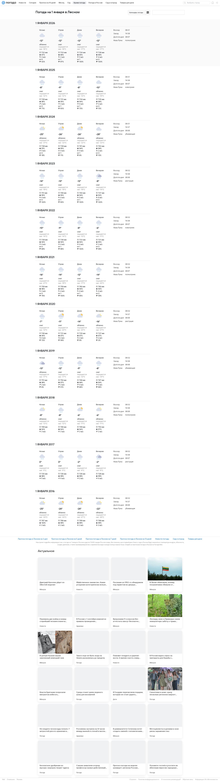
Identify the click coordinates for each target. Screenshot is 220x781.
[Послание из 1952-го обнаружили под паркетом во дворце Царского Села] (128, 574)
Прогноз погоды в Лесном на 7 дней (101, 539)
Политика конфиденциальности (148, 779)
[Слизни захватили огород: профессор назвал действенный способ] (91, 758)
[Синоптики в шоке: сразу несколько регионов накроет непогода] (165, 684)
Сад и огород (178, 539)
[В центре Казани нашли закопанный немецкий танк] (55, 648)
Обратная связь (188, 779)
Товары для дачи (195, 539)
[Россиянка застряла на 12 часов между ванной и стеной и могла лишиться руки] (91, 721)
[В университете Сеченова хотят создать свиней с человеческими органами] (128, 721)
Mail (3, 779)
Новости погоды (162, 539)
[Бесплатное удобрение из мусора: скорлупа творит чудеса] (55, 758)
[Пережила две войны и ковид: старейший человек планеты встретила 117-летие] (55, 611)
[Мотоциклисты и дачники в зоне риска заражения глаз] (165, 721)
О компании (11, 779)
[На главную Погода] (10, 2)
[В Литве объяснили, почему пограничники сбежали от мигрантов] (165, 574)
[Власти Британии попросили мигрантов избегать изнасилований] (55, 684)
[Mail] (3, 2)
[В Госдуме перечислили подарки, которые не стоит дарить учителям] (128, 684)
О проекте (133, 779)
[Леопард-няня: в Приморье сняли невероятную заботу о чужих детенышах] (165, 611)
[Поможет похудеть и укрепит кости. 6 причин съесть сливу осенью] (128, 648)
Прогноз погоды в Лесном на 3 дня (32, 539)
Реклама (19, 779)
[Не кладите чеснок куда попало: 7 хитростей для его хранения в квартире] (55, 721)
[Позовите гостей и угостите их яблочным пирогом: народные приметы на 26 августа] (165, 758)
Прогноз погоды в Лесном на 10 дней (135, 539)
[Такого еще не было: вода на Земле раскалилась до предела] (91, 648)
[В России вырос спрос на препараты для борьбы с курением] (165, 648)
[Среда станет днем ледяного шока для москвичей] (91, 684)
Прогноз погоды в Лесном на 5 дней (66, 539)
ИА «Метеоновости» (211, 779)
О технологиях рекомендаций (171, 779)
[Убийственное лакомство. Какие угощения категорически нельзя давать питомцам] (91, 574)
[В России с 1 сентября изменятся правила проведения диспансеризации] (91, 611)
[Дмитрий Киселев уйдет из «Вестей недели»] (55, 574)
